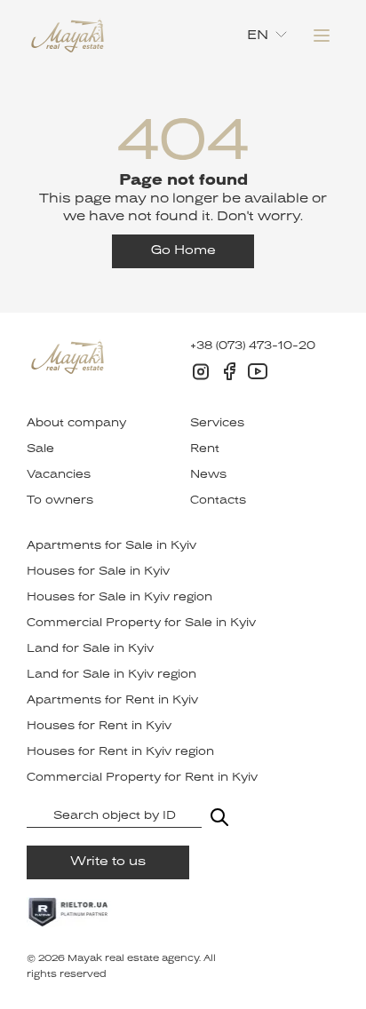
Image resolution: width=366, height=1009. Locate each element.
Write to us (108, 862)
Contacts (218, 501)
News (208, 475)
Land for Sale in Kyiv (90, 649)
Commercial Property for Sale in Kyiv (141, 623)
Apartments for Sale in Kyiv (111, 546)
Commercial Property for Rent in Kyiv (142, 778)
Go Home (183, 251)
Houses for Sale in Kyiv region (119, 597)
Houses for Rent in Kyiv (99, 726)
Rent (204, 449)
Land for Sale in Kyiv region (111, 675)
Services (217, 423)
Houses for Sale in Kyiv (98, 572)
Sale (40, 449)
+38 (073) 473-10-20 (252, 346)
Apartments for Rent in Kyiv (112, 700)
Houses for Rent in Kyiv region (120, 752)
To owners (60, 501)
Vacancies (59, 475)
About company (76, 423)
